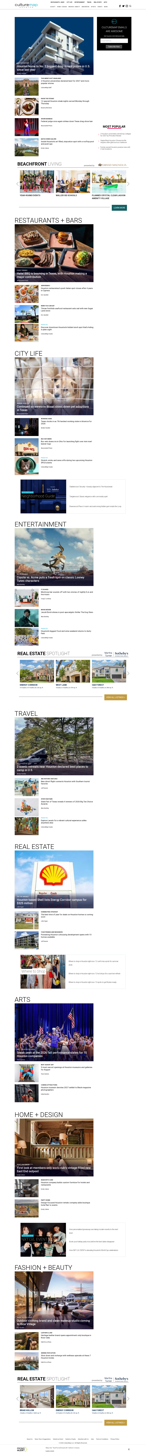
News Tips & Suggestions (43, 1439)
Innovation (85, 6)
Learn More (119, 208)
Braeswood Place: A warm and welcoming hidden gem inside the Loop (95, 506)
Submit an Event (58, 1439)
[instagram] (127, 6)
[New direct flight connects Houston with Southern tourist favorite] (27, 787)
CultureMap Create (47, 334)
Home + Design (62, 6)
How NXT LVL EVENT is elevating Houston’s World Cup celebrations (93, 1250)
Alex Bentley (21, 584)
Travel (89, 2)
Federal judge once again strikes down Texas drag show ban (67, 121)
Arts (105, 2)
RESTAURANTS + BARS (48, 220)
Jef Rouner (44, 788)
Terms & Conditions (102, 1439)
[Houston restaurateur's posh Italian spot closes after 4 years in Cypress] (27, 294)
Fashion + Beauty (74, 6)
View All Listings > (115, 697)
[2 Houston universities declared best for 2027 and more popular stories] (27, 87)
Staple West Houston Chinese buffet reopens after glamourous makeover (113, 141)
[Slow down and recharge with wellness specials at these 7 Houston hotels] (27, 1361)
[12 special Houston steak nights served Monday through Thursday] (27, 107)
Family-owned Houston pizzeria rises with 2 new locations (115, 148)
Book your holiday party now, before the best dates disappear (91, 1242)
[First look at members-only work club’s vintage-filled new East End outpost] (54, 1148)
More (106, 6)
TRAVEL (26, 713)
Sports (93, 6)
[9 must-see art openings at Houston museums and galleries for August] (27, 1073)
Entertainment (79, 2)
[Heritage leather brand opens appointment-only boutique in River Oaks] (27, 1341)
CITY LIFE (28, 353)
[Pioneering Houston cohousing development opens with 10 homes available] (27, 940)
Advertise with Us (83, 1439)
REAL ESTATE (34, 847)
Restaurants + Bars (57, 2)
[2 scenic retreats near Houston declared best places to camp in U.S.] (54, 746)
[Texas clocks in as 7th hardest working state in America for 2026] (27, 427)
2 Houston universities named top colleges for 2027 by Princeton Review (115, 135)
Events (100, 6)
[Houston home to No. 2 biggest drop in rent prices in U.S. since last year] (54, 46)
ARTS (22, 999)
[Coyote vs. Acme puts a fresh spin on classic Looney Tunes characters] (54, 557)
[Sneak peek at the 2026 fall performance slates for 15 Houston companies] (54, 1032)
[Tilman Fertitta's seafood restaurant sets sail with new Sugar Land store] (27, 314)
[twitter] (123, 6)
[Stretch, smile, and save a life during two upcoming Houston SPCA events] (27, 466)
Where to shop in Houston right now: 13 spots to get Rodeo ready (92, 982)
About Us (30, 1439)
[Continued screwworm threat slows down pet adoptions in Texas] (54, 386)
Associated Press (46, 126)
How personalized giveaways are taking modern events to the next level (93, 1231)
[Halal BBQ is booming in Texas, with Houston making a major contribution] (54, 253)
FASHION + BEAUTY (43, 1267)
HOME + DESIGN (39, 1115)
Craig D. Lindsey (46, 599)
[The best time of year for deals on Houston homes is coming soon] (27, 920)
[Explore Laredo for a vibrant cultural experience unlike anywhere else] (27, 826)
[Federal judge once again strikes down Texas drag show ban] (27, 127)
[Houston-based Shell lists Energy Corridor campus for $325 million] (54, 880)
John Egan (20, 907)
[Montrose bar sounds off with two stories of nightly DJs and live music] (27, 598)
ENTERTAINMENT (40, 524)
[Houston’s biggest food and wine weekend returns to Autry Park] (27, 637)
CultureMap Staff (46, 87)
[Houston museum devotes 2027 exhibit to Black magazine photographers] (27, 1093)
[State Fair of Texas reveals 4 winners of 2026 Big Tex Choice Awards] (27, 807)
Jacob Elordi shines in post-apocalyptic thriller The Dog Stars (67, 612)
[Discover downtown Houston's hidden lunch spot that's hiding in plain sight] (27, 333)
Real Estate (98, 2)
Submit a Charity (70, 1439)
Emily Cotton (45, 148)
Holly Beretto (45, 1094)
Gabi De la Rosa (46, 1342)
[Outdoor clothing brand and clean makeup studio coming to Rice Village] (54, 1300)
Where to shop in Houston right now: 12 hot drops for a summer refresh (94, 974)
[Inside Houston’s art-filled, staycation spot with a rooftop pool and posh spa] (27, 147)
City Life (69, 2)
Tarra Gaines (21, 1060)
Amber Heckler (21, 73)
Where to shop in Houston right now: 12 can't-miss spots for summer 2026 (93, 963)
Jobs (92, 1439)
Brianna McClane (46, 108)
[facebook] (120, 6)
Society (52, 6)
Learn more (35, 1451)
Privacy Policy (115, 1439)
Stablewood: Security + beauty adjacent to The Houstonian (90, 487)
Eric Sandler (44, 295)
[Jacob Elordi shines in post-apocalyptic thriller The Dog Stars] (27, 618)
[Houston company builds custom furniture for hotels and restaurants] (27, 1188)
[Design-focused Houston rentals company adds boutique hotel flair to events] (27, 1208)
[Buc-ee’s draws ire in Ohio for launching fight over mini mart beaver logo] (27, 447)
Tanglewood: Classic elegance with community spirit (88, 496)
